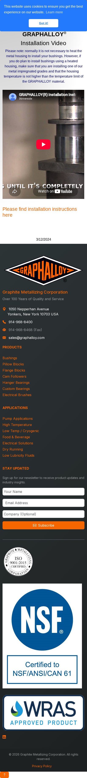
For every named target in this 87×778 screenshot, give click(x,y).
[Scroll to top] (4, 775)
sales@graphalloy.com (27, 338)
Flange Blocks (14, 370)
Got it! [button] (43, 23)
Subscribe (46, 525)
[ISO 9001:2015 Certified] (18, 561)
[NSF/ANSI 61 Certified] (42, 635)
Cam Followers (14, 376)
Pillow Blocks (13, 364)
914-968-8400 (21, 322)
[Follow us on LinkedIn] (4, 736)
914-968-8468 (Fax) (25, 330)
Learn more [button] (54, 12)
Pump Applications (18, 418)
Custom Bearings (16, 389)
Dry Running (13, 449)
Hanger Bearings (16, 382)
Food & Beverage (16, 437)
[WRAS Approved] (43, 712)
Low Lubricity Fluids (18, 455)
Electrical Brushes (17, 395)
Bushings (10, 358)
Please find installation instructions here (40, 212)
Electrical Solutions (18, 443)
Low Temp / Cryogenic (21, 431)
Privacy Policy (42, 766)
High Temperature (17, 425)
